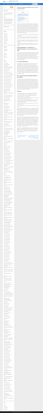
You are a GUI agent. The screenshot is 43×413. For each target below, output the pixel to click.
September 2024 (6, 40)
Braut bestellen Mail (6, 103)
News (4, 281)
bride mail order (6, 104)
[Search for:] (7, 7)
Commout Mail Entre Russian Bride (8, 121)
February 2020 (5, 43)
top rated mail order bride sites (7, 360)
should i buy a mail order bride (7, 325)
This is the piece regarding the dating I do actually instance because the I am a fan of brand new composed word (8, 20)
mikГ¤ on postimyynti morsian (7, 273)
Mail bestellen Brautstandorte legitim (8, 229)
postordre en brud (6, 306)
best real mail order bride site (7, 87)
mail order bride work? (6, 256)
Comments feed (6, 407)
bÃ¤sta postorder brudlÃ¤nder (7, 76)
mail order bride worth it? (7, 259)
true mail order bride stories (7, 366)
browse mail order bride (6, 107)
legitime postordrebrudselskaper (8, 199)
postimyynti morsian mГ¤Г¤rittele (8, 300)
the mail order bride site (6, 345)
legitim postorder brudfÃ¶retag (7, 191)
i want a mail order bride (7, 170)
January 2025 (5, 36)
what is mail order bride (6, 382)
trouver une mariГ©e (6, 363)
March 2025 (5, 33)
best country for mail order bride (7, 79)
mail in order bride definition (7, 235)
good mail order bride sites (7, 146)
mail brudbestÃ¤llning (6, 232)
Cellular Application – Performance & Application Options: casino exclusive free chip (23, 15)
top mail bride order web (7, 353)
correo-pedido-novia (6, 124)
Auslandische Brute (6, 70)
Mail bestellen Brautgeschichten (7, 225)
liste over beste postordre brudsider (8, 213)
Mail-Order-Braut (6, 260)
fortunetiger (5, 145)
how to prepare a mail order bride (8, 157)
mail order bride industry (7, 246)
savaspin (5, 319)
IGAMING (5, 174)
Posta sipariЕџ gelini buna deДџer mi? (8, 293)
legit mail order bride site (7, 188)
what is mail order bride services (8, 384)
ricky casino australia (6, 318)
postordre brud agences (7, 303)
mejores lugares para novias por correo (8, 269)
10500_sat (5, 53)
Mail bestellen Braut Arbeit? (7, 222)
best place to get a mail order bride (8, 86)
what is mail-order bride (6, 385)
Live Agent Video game (21, 17)
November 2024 (6, 39)
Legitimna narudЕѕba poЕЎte (7, 203)
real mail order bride (6, 315)
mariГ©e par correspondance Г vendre (8, 263)
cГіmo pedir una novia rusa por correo (8, 129)
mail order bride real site (7, 250)
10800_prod (5, 57)
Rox (4, 16)
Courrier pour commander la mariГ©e (8, 128)
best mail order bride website (7, 83)
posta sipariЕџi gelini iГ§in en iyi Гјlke (8, 294)
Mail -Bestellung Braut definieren (8, 219)
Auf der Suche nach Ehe (7, 69)
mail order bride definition (7, 242)
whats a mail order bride (7, 388)
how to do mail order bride (7, 154)
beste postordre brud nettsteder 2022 (8, 95)
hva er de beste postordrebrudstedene (8, 160)
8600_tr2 (5, 61)
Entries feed (5, 406)
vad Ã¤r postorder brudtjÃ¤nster (7, 370)
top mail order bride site (6, 356)
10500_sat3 (5, 54)
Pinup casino (5, 290)
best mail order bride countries (7, 80)
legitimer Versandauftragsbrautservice (8, 202)
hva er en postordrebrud (7, 161)
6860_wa (5, 60)
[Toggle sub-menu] (5, 4)
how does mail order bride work (7, 153)
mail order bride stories (6, 253)
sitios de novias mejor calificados (8, 334)
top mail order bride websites (7, 359)
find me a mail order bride (7, 142)
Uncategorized (19, 133)
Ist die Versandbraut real (7, 178)
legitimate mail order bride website (8, 194)
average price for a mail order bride (8, 73)
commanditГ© (5, 115)
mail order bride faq (6, 243)
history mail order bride (6, 150)
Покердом (5, 17)
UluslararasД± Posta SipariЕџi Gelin (8, 367)
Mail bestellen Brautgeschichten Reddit (8, 226)
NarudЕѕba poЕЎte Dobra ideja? (8, 278)
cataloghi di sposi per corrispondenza (8, 112)
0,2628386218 (5, 50)
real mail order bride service (7, 316)
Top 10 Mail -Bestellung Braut (7, 350)
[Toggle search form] (39, 4)
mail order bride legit (6, 249)
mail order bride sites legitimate (7, 252)
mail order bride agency (6, 236)
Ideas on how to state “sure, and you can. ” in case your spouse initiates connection (8, 14)
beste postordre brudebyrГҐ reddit (8, 96)
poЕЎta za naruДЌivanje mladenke (8, 309)
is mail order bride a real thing (7, 177)
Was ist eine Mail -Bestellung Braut (8, 376)
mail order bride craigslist (7, 239)
